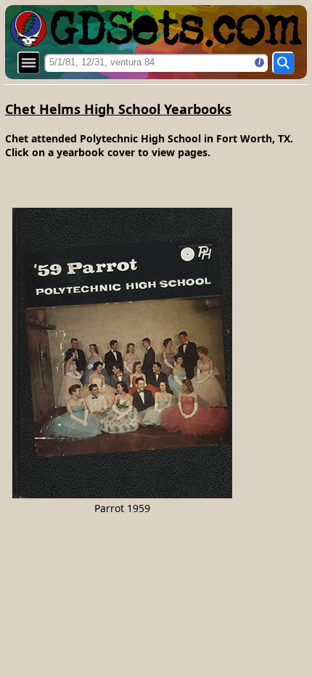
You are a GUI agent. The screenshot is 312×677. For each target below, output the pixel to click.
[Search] (283, 63)
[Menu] (28, 63)
